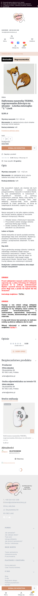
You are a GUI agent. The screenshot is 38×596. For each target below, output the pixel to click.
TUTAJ (12, 327)
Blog (6, 576)
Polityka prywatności (12, 583)
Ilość (3, 136)
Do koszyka (32, 431)
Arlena (4, 97)
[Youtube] (9, 517)
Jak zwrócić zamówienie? (13, 541)
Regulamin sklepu (11, 580)
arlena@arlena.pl (8, 376)
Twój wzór (8, 537)
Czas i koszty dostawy (12, 567)
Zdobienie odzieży (7, 53)
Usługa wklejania (10, 539)
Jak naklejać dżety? (11, 535)
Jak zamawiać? (10, 533)
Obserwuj (20, 459)
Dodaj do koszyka (16, 148)
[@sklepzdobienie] (4, 452)
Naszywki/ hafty (18, 53)
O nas (7, 578)
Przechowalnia (10, 556)
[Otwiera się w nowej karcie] (12, 43)
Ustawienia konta (11, 554)
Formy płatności (10, 565)
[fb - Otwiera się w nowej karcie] (4, 517)
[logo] (19, 489)
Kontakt (7, 585)
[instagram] (7, 517)
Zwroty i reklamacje (11, 543)
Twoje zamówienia (11, 552)
